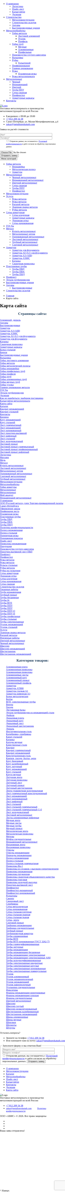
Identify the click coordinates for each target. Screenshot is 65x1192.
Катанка (16, 261)
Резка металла (19, 199)
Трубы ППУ (18, 188)
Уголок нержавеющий (11, 624)
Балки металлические (17, 696)
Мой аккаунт (6, 495)
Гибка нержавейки (9, 368)
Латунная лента (14, 777)
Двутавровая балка (15, 710)
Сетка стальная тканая (17, 917)
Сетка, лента (12, 920)
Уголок (22, 38)
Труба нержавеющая (10, 592)
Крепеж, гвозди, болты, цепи (21, 758)
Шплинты (11, 1025)
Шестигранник (8, 651)
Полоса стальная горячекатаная (22, 863)
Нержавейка (18, 166)
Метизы (10, 836)
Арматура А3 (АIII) (22, 255)
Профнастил (18, 95)
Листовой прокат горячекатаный (17, 446)
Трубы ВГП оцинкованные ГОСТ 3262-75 (28, 941)
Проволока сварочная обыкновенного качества (30, 877)
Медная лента (13, 820)
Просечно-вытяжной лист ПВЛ (16, 551)
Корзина (4, 417)
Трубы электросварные (12, 621)
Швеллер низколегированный (21, 1009)
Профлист (11, 277)
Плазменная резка (27, 73)
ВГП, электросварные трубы (21, 702)
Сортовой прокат (15, 922)
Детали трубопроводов (18, 280)
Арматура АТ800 (15, 688)
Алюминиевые (26, 49)
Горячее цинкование (22, 68)
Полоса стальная (8, 533)
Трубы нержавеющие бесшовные (23, 952)
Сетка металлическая (17, 906)
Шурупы (10, 1027)
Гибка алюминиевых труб (13, 379)
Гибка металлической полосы (15, 366)
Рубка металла (19, 209)
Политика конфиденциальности (16, 527)
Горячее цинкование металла (15, 387)
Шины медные (13, 1019)
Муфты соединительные (18, 839)
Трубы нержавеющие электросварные (25, 955)
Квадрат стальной (9, 411)
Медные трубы (13, 825)
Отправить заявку (9, 155)
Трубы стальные (8, 619)
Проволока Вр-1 (14, 866)
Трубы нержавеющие (17, 949)
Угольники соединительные (20, 987)
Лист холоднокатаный (11, 441)
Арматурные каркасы (23, 98)
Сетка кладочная (20, 215)
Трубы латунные (14, 947)
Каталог (4, 406)
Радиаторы (11, 895)
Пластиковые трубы (16, 266)
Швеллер (4, 646)
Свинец (10, 898)
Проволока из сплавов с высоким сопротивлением (32, 869)
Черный (16, 82)
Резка (15, 71)
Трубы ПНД (18, 274)
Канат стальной (14, 737)
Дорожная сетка (20, 220)
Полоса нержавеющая (11, 530)
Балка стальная (7, 349)
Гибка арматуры (8, 487)
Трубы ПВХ (18, 271)
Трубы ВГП (6, 603)
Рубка (15, 60)
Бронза (3, 352)
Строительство (13, 17)
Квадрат (10, 747)
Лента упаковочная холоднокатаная (24, 790)
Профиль (23, 41)
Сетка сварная (19, 92)
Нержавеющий (20, 84)
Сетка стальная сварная (18, 914)
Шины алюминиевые (17, 1017)
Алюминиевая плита (17, 667)
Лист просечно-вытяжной (13, 433)
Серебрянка (12, 904)
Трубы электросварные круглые (22, 966)
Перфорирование (21, 65)
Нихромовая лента (15, 844)
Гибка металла (19, 33)
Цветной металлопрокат (24, 183)
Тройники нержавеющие (19, 925)
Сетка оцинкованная (22, 223)
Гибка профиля (8, 374)
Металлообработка (15, 30)
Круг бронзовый (14, 761)
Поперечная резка (9, 535)
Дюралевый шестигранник (20, 726)
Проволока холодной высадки (21, 882)
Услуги (9, 196)
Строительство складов (24, 22)
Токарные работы (9, 589)
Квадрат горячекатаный (18, 750)
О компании (12, 3)
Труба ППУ (18, 90)
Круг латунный (14, 766)
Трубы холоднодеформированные (23, 960)
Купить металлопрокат (24, 231)
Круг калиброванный (17, 763)
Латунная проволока (16, 780)
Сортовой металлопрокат (25, 244)
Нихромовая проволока (18, 847)
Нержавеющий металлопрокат (28, 180)
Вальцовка (17, 57)
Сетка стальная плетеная (18, 912)
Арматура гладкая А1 (17, 691)
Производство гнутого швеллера (29, 55)
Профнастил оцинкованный (20, 893)
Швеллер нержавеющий (12, 648)
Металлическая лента (17, 831)
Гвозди (9, 707)
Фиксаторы (12, 990)
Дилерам (16, 14)
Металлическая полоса (24, 169)
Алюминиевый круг (16, 677)
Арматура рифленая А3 (18, 693)
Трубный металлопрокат (24, 242)
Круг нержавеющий (10, 419)
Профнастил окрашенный (19, 890)
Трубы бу (5, 600)
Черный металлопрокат (24, 177)
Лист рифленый (8, 436)
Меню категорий (8, 159)
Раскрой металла (20, 204)
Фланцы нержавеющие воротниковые (25, 992)
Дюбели (10, 715)
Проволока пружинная (18, 874)
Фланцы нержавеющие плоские (22, 995)
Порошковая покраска (11, 538)
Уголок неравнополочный (19, 979)
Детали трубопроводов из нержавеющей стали (30, 712)
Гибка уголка (7, 384)
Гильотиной (24, 63)
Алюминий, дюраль (10, 320)
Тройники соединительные (20, 928)
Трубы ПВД (18, 269)
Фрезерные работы (10, 638)
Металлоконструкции (23, 20)
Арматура (17, 172)
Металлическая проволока (19, 834)
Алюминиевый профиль (18, 683)
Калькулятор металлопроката (15, 401)
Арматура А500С (21, 258)
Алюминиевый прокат (17, 680)
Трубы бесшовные (9, 597)
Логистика (17, 6)
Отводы (10, 850)
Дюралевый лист (15, 723)
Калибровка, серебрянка (18, 734)
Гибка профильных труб (12, 371)
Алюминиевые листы (17, 675)
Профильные (25, 52)
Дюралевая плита (15, 718)
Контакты (11, 100)
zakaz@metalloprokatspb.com (20, 124)
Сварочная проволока (23, 263)
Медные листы (13, 823)
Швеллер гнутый (15, 1006)
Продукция (6, 546)
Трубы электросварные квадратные (24, 963)
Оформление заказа (10, 508)
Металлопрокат (14, 79)
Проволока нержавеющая (13, 543)
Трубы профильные (10, 616)
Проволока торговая (16, 879)
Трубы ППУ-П (7, 613)
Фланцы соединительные (19, 998)
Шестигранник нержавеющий (15, 654)
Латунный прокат (15, 785)
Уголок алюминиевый (17, 976)
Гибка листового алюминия (14, 360)
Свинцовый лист (15, 901)
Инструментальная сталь (19, 731)
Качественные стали (16, 745)
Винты (9, 704)
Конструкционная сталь (18, 755)
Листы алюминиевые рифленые (22, 817)
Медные (22, 46)
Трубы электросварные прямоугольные (26, 971)
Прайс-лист (18, 9)
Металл (10, 228)
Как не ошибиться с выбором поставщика (21, 398)
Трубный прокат (8, 595)
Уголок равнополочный (18, 984)
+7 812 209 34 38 (14, 119)
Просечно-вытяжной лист (19, 885)
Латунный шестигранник (19, 788)
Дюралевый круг (15, 720)
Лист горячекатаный (10, 425)
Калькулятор (18, 11)
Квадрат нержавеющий (12, 409)
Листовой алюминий (29, 36)
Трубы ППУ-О (7, 611)
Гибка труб (17, 44)
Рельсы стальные (9, 565)
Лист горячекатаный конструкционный (26, 793)
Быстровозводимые (22, 288)
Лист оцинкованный (10, 430)
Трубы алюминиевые (17, 936)
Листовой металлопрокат (25, 239)
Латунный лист (14, 782)
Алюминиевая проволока (19, 669)
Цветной (16, 87)
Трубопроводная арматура (19, 933)
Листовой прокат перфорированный (19, 449)
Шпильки (11, 1022)
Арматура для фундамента (25, 250)
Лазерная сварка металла (25, 207)
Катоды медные (14, 742)
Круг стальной (7, 422)
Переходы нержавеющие (19, 855)
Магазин (4, 457)
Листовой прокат (9, 444)
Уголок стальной (8, 627)
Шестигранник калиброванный (22, 1011)
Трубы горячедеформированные (22, 944)
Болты (9, 699)
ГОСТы (10, 226)
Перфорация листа (9, 511)
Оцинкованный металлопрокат (28, 236)
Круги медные (13, 774)
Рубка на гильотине (10, 570)
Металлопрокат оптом (23, 234)
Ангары (16, 25)
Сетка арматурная (15, 212)
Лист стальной (7, 438)
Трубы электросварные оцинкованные (26, 968)
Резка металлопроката (23, 76)
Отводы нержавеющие (17, 852)
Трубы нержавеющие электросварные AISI (28, 957)
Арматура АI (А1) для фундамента (30, 253)
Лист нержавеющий (10, 428)
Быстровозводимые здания (26, 28)
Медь (2, 460)
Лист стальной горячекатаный (21, 807)
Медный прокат (14, 828)
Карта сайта (6, 403)
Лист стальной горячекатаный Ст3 (24, 809)
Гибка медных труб (10, 382)
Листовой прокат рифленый (14, 452)
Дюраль (10, 728)
